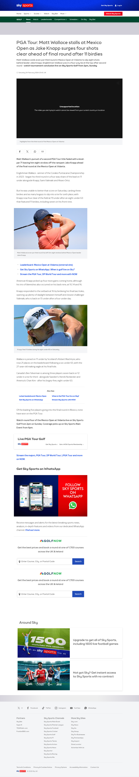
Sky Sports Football (51, 728)
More (62, 13)
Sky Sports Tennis (50, 741)
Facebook (34, 708)
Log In (119, 5)
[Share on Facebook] (20, 151)
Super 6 (19, 725)
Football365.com (23, 731)
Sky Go (73, 728)
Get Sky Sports (107, 5)
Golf (19, 19)
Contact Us (94, 767)
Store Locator (76, 744)
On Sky (84, 19)
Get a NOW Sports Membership (70, 444)
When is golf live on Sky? (63, 269)
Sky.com (74, 721)
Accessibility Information (79, 767)
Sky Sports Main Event (52, 721)
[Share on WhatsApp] (35, 151)
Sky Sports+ (48, 750)
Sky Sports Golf (49, 734)
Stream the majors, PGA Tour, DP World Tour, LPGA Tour (45, 455)
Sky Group (75, 731)
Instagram (62, 708)
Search (78, 561)
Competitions (60, 19)
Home (19, 13)
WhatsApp (92, 708)
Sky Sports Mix (49, 757)
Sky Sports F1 (49, 738)
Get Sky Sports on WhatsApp (34, 269)
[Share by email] (42, 151)
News (28, 19)
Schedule (73, 19)
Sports (26, 13)
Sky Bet (55, 13)
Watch (46, 13)
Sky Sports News (50, 747)
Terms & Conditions (24, 767)
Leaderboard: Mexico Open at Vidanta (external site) (46, 264)
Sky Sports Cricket (50, 731)
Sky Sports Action (50, 744)
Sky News (74, 725)
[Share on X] (27, 151)
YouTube (77, 708)
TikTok (48, 708)
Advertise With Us (77, 747)
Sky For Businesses (78, 734)
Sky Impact (75, 741)
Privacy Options (61, 767)
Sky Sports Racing (50, 754)
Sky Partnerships (77, 738)
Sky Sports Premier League (53, 725)
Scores (36, 13)
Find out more (32, 530)
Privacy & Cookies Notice (43, 767)
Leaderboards (46, 19)
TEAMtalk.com (22, 728)
